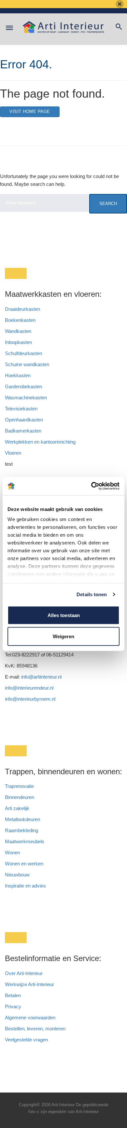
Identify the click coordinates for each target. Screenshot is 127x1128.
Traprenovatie (19, 786)
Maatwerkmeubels (24, 841)
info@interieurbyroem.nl (30, 699)
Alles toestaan (64, 615)
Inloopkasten (18, 342)
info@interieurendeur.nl (29, 688)
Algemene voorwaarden (30, 1017)
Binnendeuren (19, 797)
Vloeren (13, 453)
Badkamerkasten (23, 430)
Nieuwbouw (17, 874)
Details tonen (92, 594)
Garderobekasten (23, 386)
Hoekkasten (18, 375)
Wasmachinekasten (26, 397)
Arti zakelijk (17, 808)
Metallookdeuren (22, 819)
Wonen (12, 852)
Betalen (13, 995)
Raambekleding (21, 830)
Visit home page (29, 111)
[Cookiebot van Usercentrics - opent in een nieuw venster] (91, 486)
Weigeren (63, 636)
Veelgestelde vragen (26, 1039)
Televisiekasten (21, 408)
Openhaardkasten (24, 419)
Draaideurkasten (22, 309)
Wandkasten (18, 331)
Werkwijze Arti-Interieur (29, 984)
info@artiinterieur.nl (41, 677)
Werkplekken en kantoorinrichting (40, 442)
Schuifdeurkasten (23, 353)
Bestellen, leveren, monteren (35, 1028)
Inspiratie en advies (25, 885)
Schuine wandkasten (27, 364)
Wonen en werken (24, 863)
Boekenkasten (20, 320)
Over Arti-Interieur (24, 973)
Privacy (13, 1006)
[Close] (120, 4)
